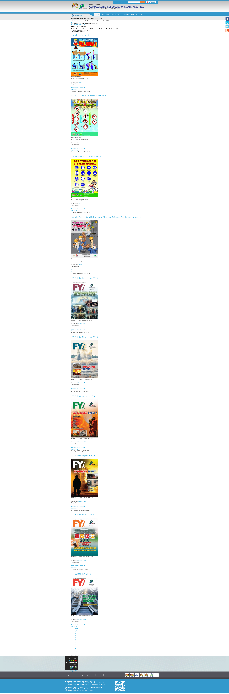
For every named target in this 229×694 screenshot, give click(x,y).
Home (97, 14)
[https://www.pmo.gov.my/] (132, 675)
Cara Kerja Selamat (80, 34)
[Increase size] (71, 668)
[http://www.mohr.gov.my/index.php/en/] (142, 675)
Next (76, 650)
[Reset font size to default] (73, 668)
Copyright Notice (90, 675)
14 (75, 646)
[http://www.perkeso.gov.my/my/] (151, 675)
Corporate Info (105, 14)
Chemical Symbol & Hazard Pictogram (89, 95)
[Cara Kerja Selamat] (84, 56)
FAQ (132, 14)
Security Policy (79, 675)
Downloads (126, 14)
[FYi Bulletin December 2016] (84, 300)
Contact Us (139, 14)
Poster (80, 82)
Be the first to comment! (78, 87)
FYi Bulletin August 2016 (82, 514)
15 (75, 648)
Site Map (107, 675)
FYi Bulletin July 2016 (81, 573)
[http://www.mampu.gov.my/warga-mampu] (156, 675)
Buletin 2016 (82, 323)
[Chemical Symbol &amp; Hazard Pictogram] (84, 117)
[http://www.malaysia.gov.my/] (127, 675)
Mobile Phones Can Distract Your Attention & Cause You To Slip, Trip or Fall (106, 216)
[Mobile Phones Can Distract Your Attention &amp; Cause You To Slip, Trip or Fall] (84, 239)
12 (75, 642)
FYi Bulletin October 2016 (83, 396)
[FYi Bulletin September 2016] (84, 477)
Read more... (74, 89)
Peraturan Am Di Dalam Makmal (86, 156)
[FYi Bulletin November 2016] (84, 359)
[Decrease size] (76, 668)
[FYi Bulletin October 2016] (84, 418)
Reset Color (72, 662)
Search (142, 2)
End (76, 651)
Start (76, 628)
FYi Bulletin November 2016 (84, 337)
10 (75, 639)
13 (75, 644)
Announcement (116, 14)
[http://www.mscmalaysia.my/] (137, 675)
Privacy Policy (68, 675)
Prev (76, 630)
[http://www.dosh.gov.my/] (146, 675)
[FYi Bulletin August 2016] (84, 536)
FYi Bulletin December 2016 (84, 278)
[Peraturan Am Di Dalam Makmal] (84, 178)
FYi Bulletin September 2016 (84, 455)
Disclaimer (100, 675)
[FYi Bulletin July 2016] (84, 595)
